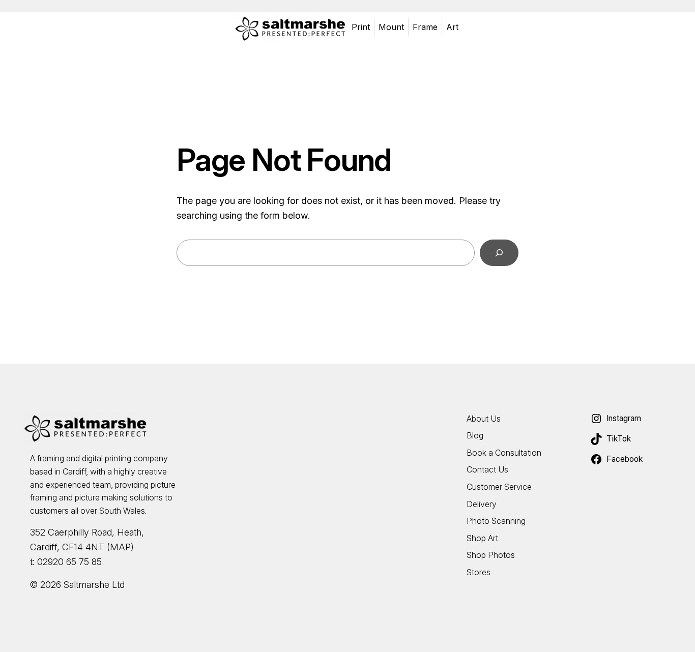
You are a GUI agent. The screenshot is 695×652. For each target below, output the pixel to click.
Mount (391, 27)
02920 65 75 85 (69, 561)
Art (452, 27)
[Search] (499, 253)
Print (361, 27)
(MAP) (120, 547)
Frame (425, 27)
